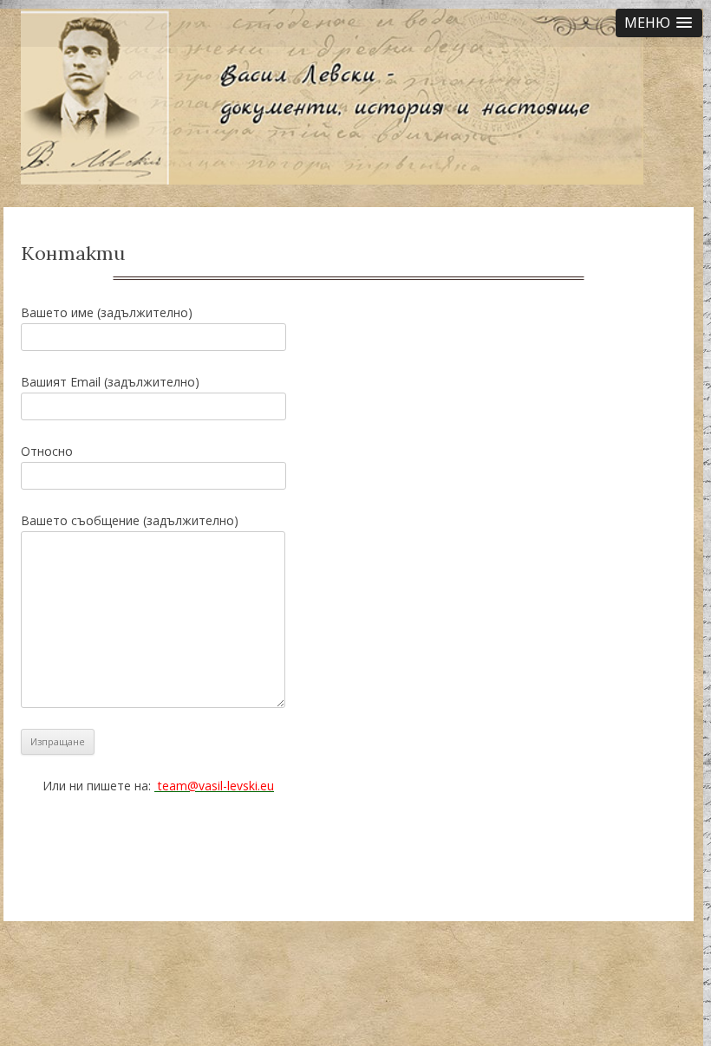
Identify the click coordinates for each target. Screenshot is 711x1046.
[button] (659, 23)
